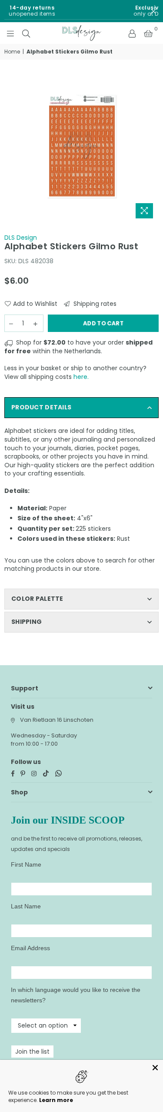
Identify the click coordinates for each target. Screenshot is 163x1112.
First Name (26, 864)
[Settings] (132, 33)
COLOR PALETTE (37, 598)
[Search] (26, 33)
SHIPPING (26, 621)
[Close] (155, 1067)
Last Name (26, 906)
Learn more (56, 1100)
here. (81, 376)
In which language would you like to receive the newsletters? (75, 995)
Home (12, 51)
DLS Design (20, 237)
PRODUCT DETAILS (41, 407)
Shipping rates (94, 304)
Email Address (30, 948)
